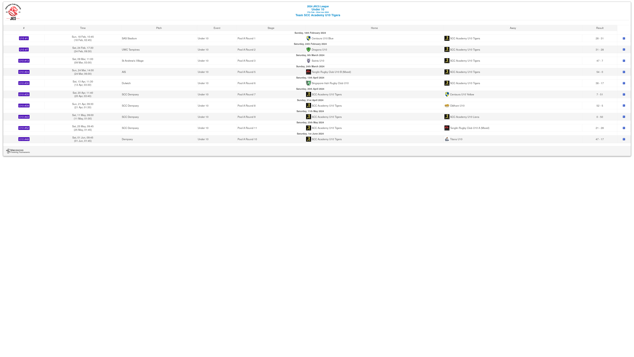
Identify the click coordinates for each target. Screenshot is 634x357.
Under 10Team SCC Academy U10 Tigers (318, 10)
